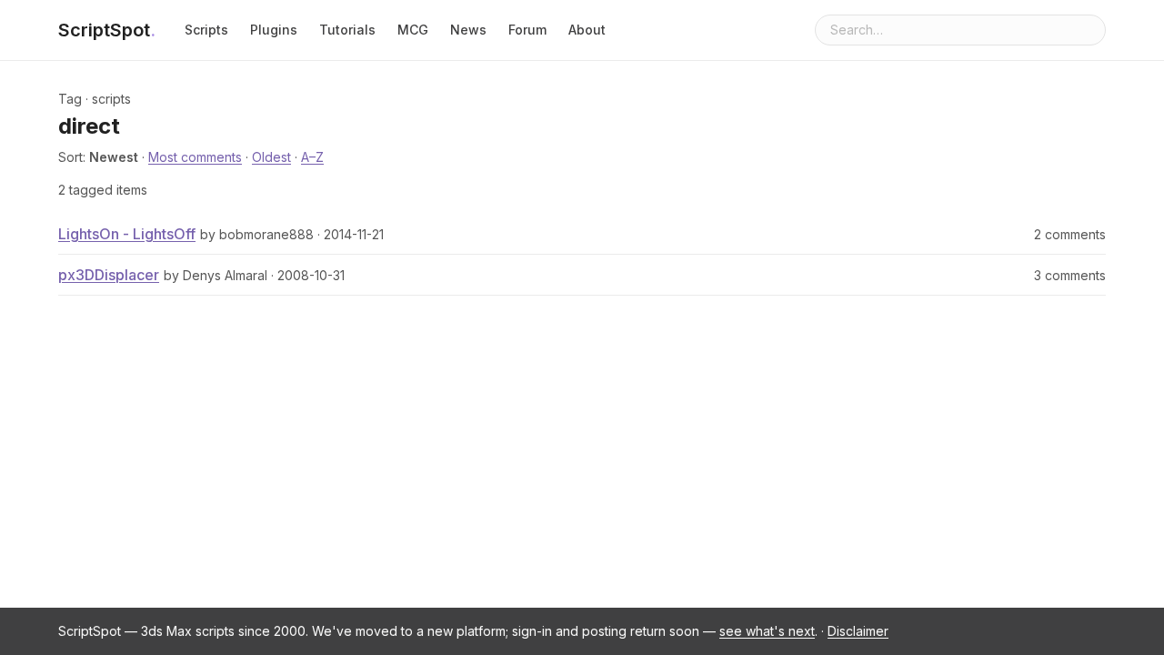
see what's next (767, 631)
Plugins (273, 29)
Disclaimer (858, 631)
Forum (527, 29)
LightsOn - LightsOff (127, 234)
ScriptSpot (107, 30)
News (468, 29)
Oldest (271, 157)
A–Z (312, 157)
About (587, 29)
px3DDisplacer (108, 275)
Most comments (195, 157)
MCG (412, 29)
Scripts (206, 29)
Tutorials (347, 29)
